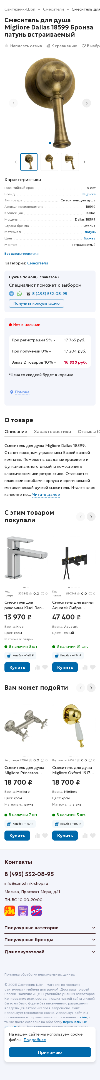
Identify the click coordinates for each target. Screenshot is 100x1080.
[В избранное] (45, 667)
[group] (50, 103)
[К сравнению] (37, 667)
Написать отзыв (26, 46)
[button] (50, 143)
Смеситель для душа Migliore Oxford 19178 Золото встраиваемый (73, 770)
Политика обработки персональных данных (39, 974)
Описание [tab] (15, 431)
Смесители (53, 9)
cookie (82, 1017)
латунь (90, 232)
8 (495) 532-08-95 (49, 293)
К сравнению (64, 46)
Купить (17, 667)
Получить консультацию (36, 303)
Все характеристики (21, 253)
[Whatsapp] (19, 293)
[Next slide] (86, 103)
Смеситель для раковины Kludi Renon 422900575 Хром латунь (25, 605)
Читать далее (46, 494)
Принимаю (50, 1052)
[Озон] (36, 911)
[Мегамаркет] (23, 911)
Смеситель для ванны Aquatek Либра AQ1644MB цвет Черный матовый (73, 605)
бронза (90, 238)
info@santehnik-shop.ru (26, 883)
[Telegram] (11, 293)
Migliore (89, 194)
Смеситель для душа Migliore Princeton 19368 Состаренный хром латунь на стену (24, 770)
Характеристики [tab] (52, 431)
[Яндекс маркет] (9, 911)
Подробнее (35, 1039)
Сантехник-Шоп (19, 9)
